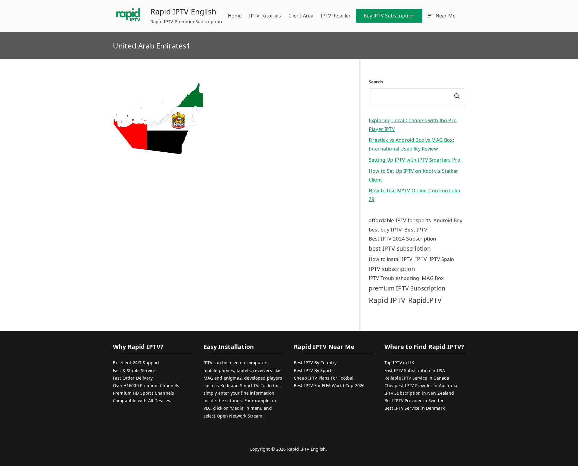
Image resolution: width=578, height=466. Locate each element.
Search (376, 82)
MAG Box (433, 278)
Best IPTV (415, 229)
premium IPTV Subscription (407, 288)
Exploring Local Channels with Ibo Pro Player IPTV (413, 124)
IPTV (421, 259)
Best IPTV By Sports (314, 370)
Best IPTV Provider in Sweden (414, 400)
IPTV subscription (392, 268)
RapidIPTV (425, 300)
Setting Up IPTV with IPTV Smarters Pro (414, 160)
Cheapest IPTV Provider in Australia (421, 385)
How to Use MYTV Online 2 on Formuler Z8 (415, 195)
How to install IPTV (390, 259)
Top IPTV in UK (399, 362)
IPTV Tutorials (265, 15)
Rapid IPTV (387, 300)
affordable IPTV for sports (400, 220)
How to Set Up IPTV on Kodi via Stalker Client (413, 175)
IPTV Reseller (336, 15)
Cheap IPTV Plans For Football (324, 378)
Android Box (448, 220)
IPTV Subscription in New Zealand (419, 393)
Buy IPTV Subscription (389, 15)
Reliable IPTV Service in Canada (416, 378)
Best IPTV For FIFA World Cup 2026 (329, 385)
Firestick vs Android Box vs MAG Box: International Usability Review (411, 144)
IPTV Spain (442, 259)
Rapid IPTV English (183, 11)
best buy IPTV (385, 229)
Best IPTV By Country (315, 362)
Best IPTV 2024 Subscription (402, 238)
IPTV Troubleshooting (394, 278)
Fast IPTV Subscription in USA (414, 370)
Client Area (301, 15)
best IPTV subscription (400, 248)
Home (235, 15)
